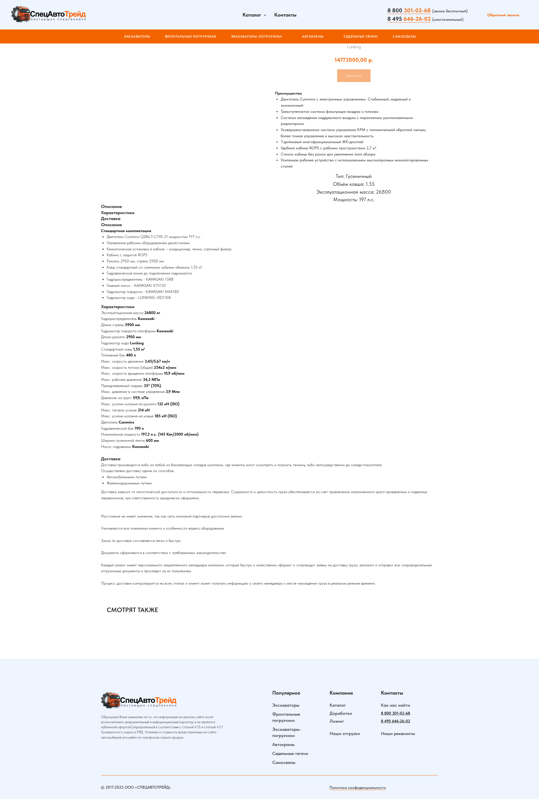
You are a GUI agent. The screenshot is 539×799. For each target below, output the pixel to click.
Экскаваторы (285, 705)
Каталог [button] (252, 15)
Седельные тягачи (290, 753)
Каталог (338, 705)
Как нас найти (395, 705)
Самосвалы (283, 762)
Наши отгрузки (345, 733)
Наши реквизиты (398, 733)
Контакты (285, 15)
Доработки (341, 713)
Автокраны (283, 744)
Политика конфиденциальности (358, 787)
